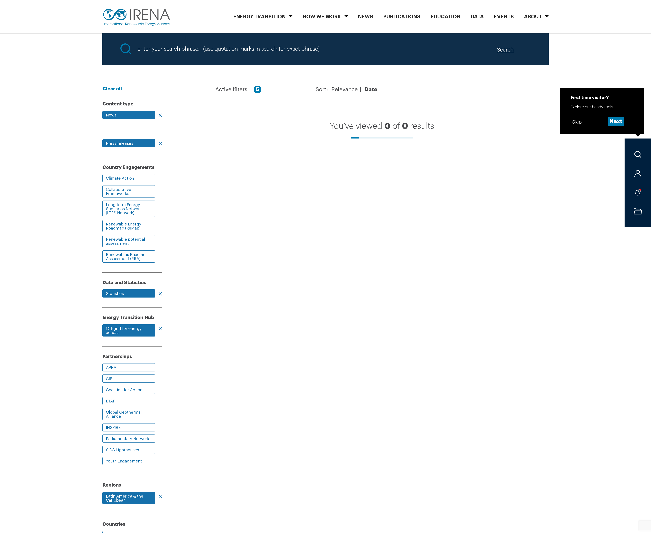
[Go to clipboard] (638, 211)
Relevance (344, 89)
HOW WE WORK (322, 16)
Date (370, 89)
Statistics (115, 294)
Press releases (119, 143)
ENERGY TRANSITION (259, 16)
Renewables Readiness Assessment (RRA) (128, 257)
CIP (109, 379)
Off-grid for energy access (124, 331)
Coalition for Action (124, 390)
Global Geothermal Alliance (124, 414)
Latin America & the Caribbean (124, 498)
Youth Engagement (124, 461)
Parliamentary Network (127, 439)
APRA (111, 368)
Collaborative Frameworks (118, 191)
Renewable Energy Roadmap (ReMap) (123, 226)
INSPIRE (113, 428)
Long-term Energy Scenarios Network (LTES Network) (124, 209)
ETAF (110, 401)
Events (504, 16)
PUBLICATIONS (401, 16)
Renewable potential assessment (125, 241)
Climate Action (120, 178)
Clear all (112, 88)
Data (477, 16)
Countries (113, 524)
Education (445, 16)
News (365, 16)
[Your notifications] (638, 192)
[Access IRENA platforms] (638, 173)
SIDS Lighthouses (122, 450)
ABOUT (533, 16)
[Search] (638, 154)
